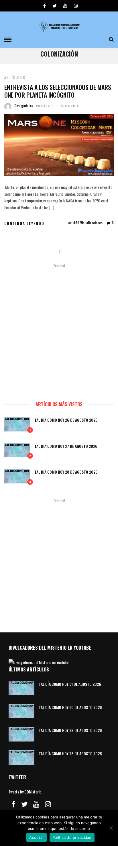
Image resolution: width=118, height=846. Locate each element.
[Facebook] (13, 804)
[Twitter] (24, 804)
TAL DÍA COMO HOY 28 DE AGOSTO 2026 (66, 472)
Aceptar (36, 837)
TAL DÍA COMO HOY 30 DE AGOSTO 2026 (70, 707)
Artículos (14, 77)
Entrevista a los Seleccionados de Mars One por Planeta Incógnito (57, 90)
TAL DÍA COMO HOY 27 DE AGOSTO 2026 (65, 446)
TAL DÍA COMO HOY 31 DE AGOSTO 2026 (70, 684)
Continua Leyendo (24, 223)
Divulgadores (23, 105)
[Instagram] (76, 5)
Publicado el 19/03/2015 (57, 106)
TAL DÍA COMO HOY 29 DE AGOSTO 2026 (70, 730)
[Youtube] (65, 5)
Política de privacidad (72, 837)
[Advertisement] (59, 330)
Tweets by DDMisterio (25, 792)
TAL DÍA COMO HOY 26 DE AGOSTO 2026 (66, 420)
